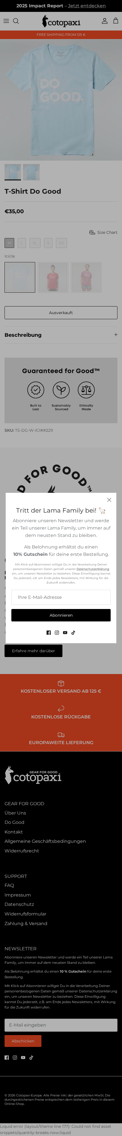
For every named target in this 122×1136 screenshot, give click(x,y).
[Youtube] (65, 632)
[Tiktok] (73, 632)
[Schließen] (109, 500)
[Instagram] (57, 632)
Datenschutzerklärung (93, 569)
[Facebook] (49, 632)
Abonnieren (61, 615)
